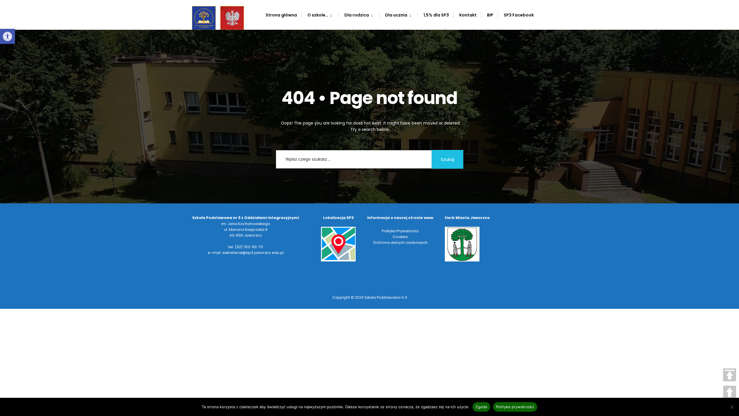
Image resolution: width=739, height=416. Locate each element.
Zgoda (481, 406)
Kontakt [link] (468, 15)
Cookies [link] (400, 236)
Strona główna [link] (281, 15)
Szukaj (447, 159)
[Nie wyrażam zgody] (732, 407)
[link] (7, 36)
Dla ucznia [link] (396, 15)
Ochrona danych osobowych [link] (400, 242)
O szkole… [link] (317, 15)
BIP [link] (490, 15)
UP (729, 392)
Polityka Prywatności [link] (400, 231)
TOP (729, 374)
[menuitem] (319, 14)
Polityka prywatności (515, 406)
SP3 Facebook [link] (519, 15)
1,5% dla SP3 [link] (436, 15)
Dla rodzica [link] (356, 15)
